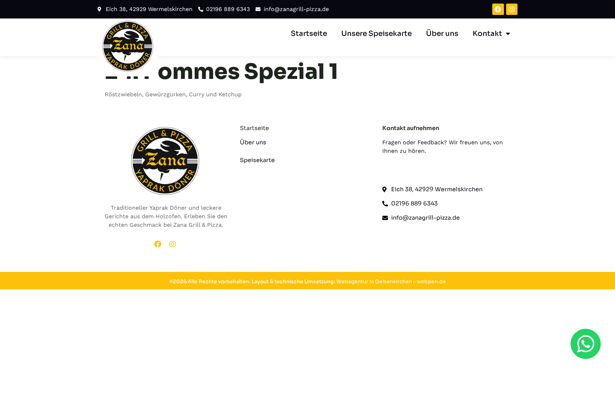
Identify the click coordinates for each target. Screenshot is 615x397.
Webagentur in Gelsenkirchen (374, 281)
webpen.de (431, 281)
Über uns (442, 33)
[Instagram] (511, 9)
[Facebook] (498, 9)
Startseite (309, 33)
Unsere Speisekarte (376, 33)
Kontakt (487, 33)
